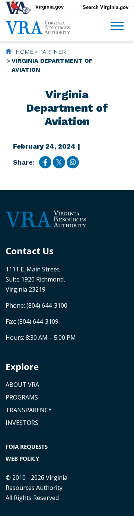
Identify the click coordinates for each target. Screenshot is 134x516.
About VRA (22, 384)
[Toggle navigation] (117, 27)
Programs (22, 397)
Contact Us (30, 251)
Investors (22, 423)
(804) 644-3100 (46, 305)
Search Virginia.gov (105, 7)
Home (24, 51)
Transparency (29, 410)
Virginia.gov (49, 7)
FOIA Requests (27, 446)
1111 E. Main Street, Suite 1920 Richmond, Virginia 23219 (35, 279)
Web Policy (22, 458)
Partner (52, 51)
